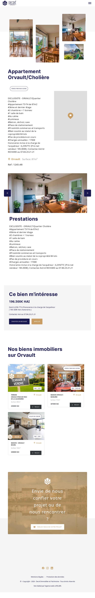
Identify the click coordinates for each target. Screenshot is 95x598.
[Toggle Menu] (89, 3)
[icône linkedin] (52, 567)
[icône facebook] (43, 567)
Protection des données (55, 577)
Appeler (37, 321)
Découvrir (36, 407)
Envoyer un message (19, 321)
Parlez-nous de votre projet (49, 527)
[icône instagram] (47, 567)
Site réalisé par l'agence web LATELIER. (47, 586)
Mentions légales (37, 577)
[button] (70, 116)
